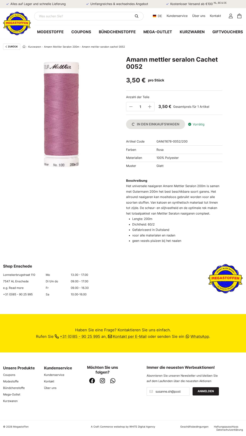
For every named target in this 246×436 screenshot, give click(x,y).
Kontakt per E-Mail (130, 336)
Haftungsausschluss (226, 426)
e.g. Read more (13, 288)
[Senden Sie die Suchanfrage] (136, 16)
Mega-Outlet (157, 32)
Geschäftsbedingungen (194, 426)
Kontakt (215, 16)
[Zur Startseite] (18, 23)
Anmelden (206, 391)
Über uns (198, 16)
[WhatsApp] (112, 381)
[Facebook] (92, 381)
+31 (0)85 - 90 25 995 (18, 294)
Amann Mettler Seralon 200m (61, 46)
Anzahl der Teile (137, 97)
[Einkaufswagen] (239, 16)
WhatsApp (199, 336)
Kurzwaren (192, 32)
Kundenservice (177, 16)
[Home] (24, 46)
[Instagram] (102, 381)
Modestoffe (50, 32)
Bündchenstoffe (117, 32)
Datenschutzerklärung (229, 429)
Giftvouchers (227, 32)
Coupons (81, 32)
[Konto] (230, 16)
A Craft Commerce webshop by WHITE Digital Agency (123, 426)
